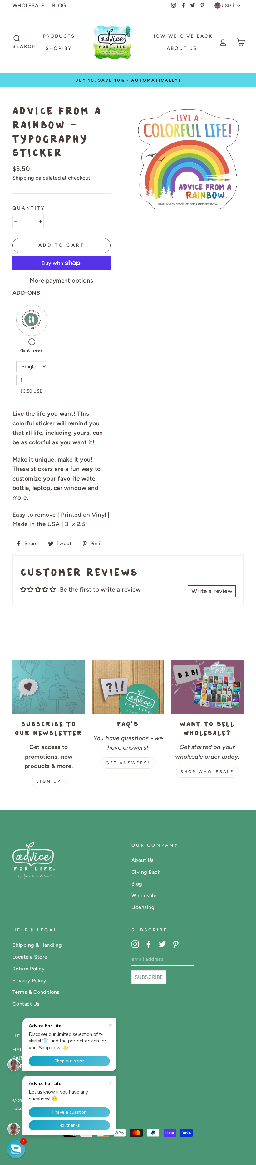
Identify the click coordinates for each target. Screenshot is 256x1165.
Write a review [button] (211, 591)
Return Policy (28, 969)
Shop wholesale (207, 771)
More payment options (61, 280)
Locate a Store (29, 957)
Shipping (23, 178)
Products (59, 36)
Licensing (143, 907)
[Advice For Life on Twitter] (162, 944)
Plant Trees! (31, 350)
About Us (182, 48)
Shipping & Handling (37, 945)
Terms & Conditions (36, 992)
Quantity (28, 208)
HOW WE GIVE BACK (182, 36)
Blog (136, 884)
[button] (16, 1149)
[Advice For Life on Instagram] (135, 944)
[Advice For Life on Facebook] (148, 944)
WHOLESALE (28, 5)
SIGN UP (48, 781)
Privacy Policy (29, 981)
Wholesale (143, 895)
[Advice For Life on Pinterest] (176, 944)
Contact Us (26, 1004)
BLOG (59, 5)
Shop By (59, 48)
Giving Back (145, 872)
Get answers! (128, 763)
